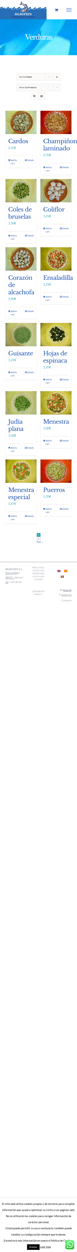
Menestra (56, 421)
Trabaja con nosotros (65, 595)
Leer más (45, 1246)
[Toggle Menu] (69, 9)
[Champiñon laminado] (55, 122)
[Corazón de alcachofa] (21, 259)
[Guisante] (21, 334)
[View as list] (41, 96)
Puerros (54, 490)
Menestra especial (21, 493)
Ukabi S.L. (38, 594)
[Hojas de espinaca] (55, 334)
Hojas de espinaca (55, 357)
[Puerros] (55, 471)
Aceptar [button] (33, 1247)
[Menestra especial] (21, 471)
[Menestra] (55, 403)
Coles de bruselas (20, 213)
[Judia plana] (21, 403)
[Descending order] (57, 76)
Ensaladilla (58, 277)
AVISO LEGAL (38, 567)
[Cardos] (21, 122)
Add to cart (14, 162)
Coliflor (53, 209)
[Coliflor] (55, 190)
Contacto (66, 600)
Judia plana (15, 425)
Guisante (20, 353)
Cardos (18, 141)
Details (30, 160)
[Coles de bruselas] (21, 190)
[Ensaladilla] (55, 259)
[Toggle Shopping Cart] (56, 10)
